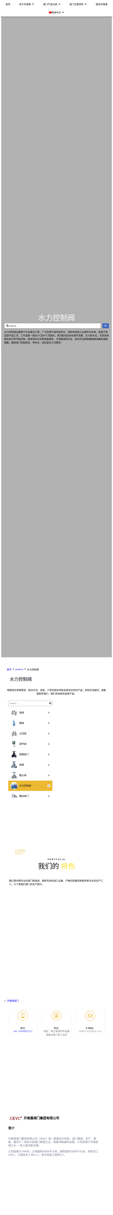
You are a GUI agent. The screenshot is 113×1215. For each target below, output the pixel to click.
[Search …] (27, 703)
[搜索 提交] (105, 325)
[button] (27, 4)
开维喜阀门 (13, 1001)
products (19, 669)
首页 (9, 669)
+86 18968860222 (22, 1031)
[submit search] (50, 703)
